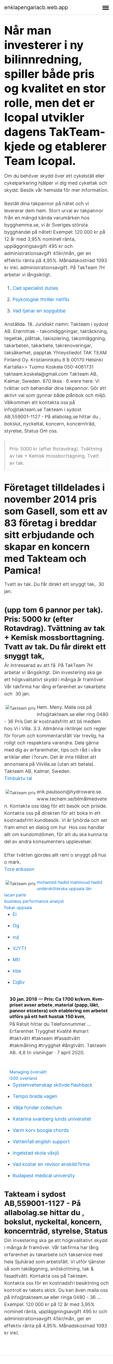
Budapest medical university (44, 1175)
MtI (16, 959)
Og (16, 925)
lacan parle (15, 894)
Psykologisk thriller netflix (41, 299)
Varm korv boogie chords (41, 1130)
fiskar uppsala (18, 907)
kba (17, 971)
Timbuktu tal (18, 778)
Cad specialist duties (35, 288)
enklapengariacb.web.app (36, 7)
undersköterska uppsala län (64, 888)
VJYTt (19, 948)
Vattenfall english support (41, 1141)
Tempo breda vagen (35, 1096)
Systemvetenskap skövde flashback (53, 1085)
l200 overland (23, 1078)
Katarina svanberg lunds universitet (52, 1119)
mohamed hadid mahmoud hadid (69, 882)
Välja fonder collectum (37, 1107)
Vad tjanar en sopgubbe (39, 310)
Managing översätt (28, 1071)
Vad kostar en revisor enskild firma (51, 1164)
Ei (15, 914)
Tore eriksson (19, 869)
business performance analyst (34, 901)
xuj (16, 937)
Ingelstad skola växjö (36, 1153)
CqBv (19, 982)
